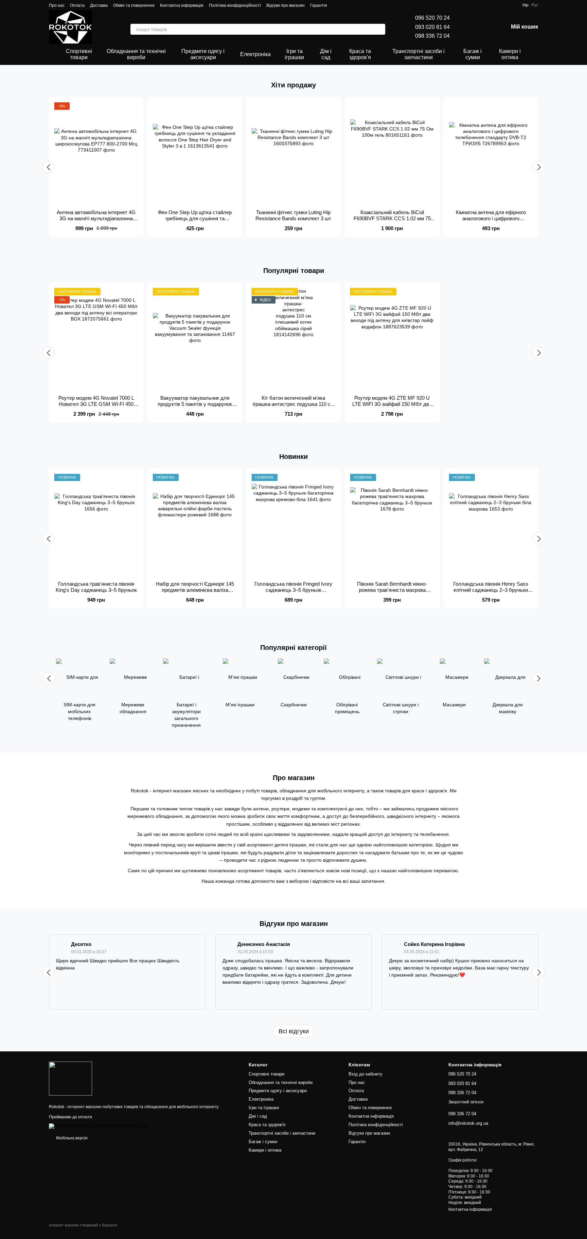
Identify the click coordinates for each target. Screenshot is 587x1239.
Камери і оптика (510, 54)
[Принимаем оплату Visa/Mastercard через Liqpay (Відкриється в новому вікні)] (98, 1125)
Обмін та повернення (134, 5)
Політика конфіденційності (235, 5)
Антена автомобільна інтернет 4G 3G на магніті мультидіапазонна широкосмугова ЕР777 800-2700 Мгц (96, 221)
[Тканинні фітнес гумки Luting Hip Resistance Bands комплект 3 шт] (293, 153)
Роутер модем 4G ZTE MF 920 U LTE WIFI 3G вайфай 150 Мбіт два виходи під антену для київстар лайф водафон (392, 407)
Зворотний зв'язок (465, 1102)
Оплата (77, 5)
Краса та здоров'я (360, 54)
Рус (534, 5)
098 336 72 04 (432, 36)
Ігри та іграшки (294, 54)
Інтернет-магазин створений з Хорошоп (83, 1225)
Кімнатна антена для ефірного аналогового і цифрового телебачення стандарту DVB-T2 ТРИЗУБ (490, 221)
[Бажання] (467, 27)
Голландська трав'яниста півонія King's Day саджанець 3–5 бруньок (96, 587)
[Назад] (48, 167)
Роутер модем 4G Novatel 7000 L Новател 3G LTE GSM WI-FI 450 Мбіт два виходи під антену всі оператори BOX (96, 407)
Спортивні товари (79, 54)
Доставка (99, 5)
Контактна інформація (181, 5)
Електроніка (255, 54)
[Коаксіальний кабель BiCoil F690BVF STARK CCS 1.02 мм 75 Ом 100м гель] (392, 153)
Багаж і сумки (472, 54)
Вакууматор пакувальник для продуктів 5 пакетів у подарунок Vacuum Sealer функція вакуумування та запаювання (195, 407)
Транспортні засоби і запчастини (418, 54)
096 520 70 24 (432, 18)
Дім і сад (326, 54)
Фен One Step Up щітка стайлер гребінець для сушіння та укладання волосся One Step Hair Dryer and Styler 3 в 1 (195, 221)
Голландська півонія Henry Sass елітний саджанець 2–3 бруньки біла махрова (490, 590)
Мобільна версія (71, 1138)
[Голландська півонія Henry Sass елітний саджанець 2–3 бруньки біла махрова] (491, 525)
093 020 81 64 (432, 27)
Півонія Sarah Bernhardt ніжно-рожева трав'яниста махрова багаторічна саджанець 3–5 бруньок (392, 593)
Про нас (57, 5)
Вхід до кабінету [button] (366, 1074)
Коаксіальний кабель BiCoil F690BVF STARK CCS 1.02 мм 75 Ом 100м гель (392, 218)
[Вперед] (538, 167)
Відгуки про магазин (285, 5)
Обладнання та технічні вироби (136, 54)
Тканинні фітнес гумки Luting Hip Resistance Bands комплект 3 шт (293, 215)
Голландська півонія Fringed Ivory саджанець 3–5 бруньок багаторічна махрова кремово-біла (293, 590)
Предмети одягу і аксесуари (203, 54)
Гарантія (318, 5)
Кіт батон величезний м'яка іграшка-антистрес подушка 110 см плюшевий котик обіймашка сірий (293, 404)
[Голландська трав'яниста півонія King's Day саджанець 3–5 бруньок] (96, 525)
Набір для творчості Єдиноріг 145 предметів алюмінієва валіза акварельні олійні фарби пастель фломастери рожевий (195, 593)
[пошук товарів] (379, 29)
